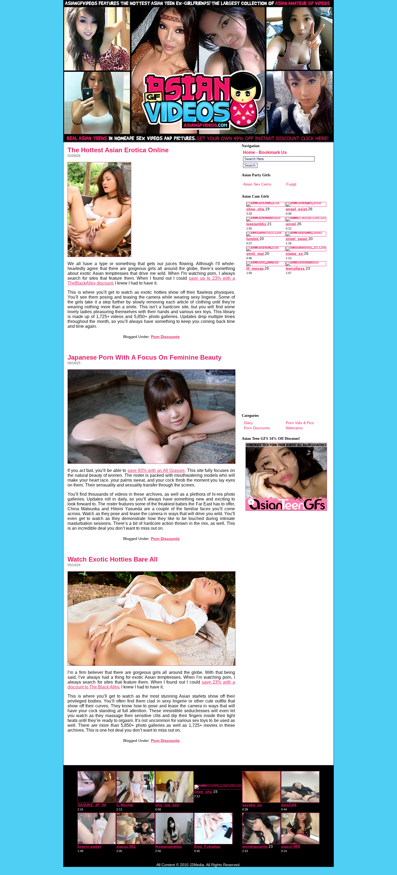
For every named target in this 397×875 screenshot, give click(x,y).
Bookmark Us (273, 152)
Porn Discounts (165, 337)
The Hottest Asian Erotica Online (118, 150)
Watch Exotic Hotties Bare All (113, 559)
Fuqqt (291, 184)
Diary (248, 423)
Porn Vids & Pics (300, 423)
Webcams (294, 428)
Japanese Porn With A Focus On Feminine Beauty (144, 357)
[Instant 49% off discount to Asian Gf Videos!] (198, 140)
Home (249, 152)
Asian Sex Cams (257, 184)
